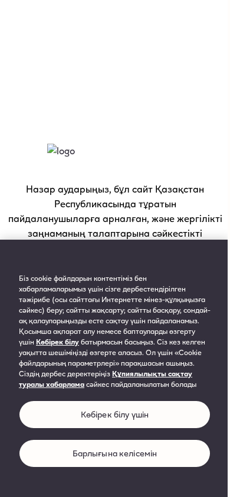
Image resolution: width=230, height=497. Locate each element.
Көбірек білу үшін (115, 414)
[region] (115, 368)
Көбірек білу (57, 341)
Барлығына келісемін (115, 453)
